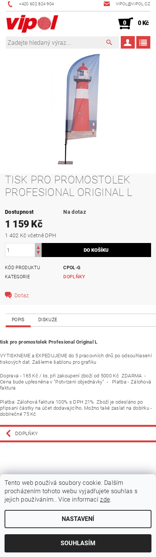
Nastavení (78, 518)
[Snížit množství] (38, 253)
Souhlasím (78, 543)
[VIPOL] (32, 23)
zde (105, 499)
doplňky (74, 276)
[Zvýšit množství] (38, 246)
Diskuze (47, 319)
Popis (18, 319)
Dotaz (21, 295)
